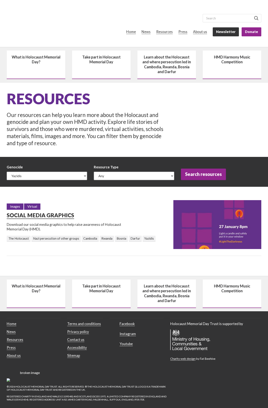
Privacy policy (78, 331)
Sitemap (73, 355)
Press (182, 31)
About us (200, 31)
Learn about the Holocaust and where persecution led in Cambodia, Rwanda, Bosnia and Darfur (166, 64)
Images (15, 206)
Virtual (32, 206)
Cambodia (90, 238)
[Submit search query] (256, 18)
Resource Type (106, 167)
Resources (164, 31)
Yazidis (149, 238)
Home (131, 31)
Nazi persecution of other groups (56, 238)
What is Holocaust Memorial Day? (36, 59)
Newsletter (226, 31)
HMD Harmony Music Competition (232, 59)
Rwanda (106, 238)
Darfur (135, 238)
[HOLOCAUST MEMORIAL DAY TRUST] (24, 24)
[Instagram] (183, 18)
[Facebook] (173, 18)
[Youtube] (193, 18)
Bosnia (121, 238)
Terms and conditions (84, 324)
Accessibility (77, 347)
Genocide (15, 167)
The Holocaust (18, 238)
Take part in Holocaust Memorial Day (101, 59)
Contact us (75, 339)
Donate (251, 31)
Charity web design (183, 358)
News (146, 31)
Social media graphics (40, 215)
